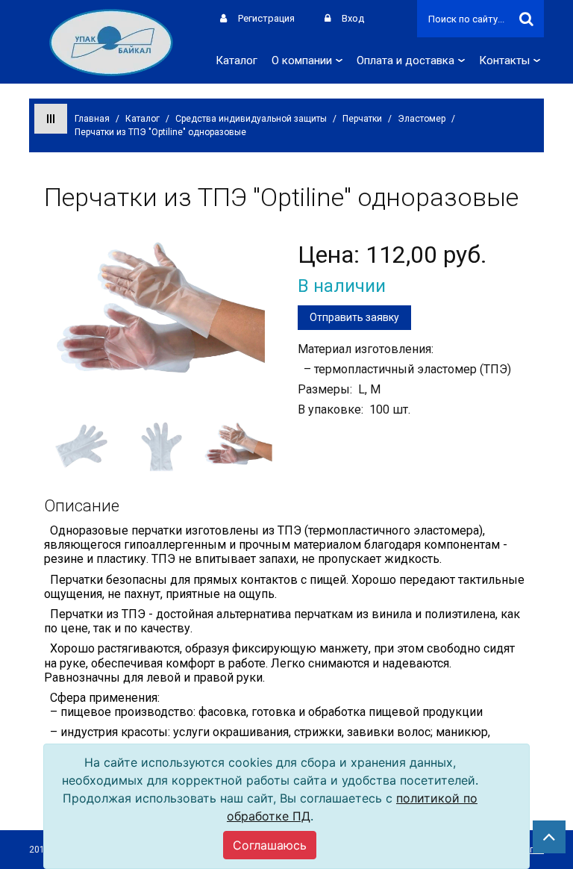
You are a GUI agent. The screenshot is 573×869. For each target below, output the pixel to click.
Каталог (236, 60)
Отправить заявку (354, 317)
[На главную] (111, 41)
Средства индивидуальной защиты (251, 118)
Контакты (504, 60)
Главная (92, 118)
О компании (302, 60)
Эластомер (421, 118)
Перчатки (362, 118)
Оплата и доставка (405, 60)
